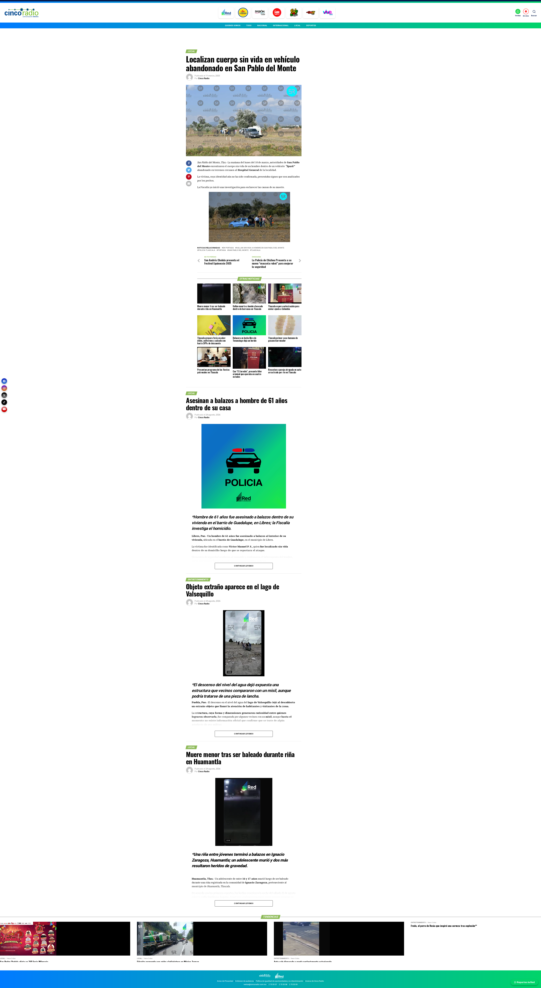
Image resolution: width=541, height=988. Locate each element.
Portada (222, 250)
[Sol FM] (294, 12)
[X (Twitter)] (4, 395)
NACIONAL (262, 25)
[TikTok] (4, 402)
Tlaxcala (255, 250)
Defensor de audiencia (244, 981)
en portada (228, 248)
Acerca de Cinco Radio (314, 981)
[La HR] (277, 12)
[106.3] (327, 12)
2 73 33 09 (293, 984)
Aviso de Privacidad (225, 981)
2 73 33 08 (283, 984)
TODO (248, 25)
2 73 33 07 (273, 984)
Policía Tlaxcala (206, 250)
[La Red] (226, 12)
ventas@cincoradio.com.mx (255, 984)
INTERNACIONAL (281, 25)
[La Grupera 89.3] (243, 12)
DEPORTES (311, 25)
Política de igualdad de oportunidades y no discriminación (279, 981)
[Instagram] (4, 388)
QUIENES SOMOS (232, 25)
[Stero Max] (310, 12)
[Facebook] (4, 381)
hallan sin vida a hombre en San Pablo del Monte (260, 248)
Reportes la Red (525, 982)
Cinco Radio (203, 78)
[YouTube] (4, 409)
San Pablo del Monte (238, 250)
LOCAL (297, 25)
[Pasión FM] (260, 12)
